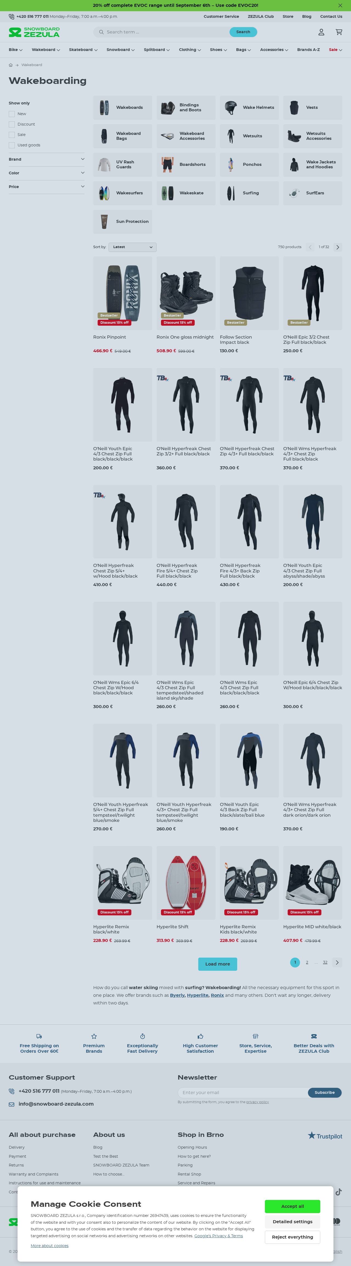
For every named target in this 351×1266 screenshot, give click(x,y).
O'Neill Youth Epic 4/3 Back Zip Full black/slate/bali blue (242, 809)
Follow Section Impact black (236, 339)
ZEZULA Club (261, 17)
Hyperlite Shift (173, 926)
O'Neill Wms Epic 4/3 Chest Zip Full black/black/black (239, 688)
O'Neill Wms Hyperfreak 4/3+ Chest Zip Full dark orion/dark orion (309, 809)
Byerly (177, 995)
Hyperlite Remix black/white (111, 929)
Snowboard (118, 50)
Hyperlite (197, 995)
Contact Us (331, 17)
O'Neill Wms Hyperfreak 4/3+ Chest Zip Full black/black (309, 454)
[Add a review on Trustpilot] (325, 1138)
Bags (241, 50)
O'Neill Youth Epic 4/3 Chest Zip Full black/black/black (113, 454)
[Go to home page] (10, 65)
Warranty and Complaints (33, 1174)
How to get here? (194, 1157)
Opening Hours (192, 1147)
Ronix (217, 995)
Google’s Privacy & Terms (218, 1236)
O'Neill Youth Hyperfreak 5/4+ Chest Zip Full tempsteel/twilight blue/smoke (120, 812)
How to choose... (108, 1174)
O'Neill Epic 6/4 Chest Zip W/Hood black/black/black (312, 685)
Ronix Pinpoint (109, 337)
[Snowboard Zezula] (34, 32)
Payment (17, 1157)
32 (325, 962)
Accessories (272, 50)
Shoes (216, 50)
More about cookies (50, 1246)
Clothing (187, 50)
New (22, 114)
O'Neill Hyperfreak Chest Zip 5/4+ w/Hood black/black (115, 570)
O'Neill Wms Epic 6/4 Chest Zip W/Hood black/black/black (116, 688)
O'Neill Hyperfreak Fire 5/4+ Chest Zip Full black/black (177, 570)
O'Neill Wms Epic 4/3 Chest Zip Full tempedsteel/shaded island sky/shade (180, 690)
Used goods (29, 145)
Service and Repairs (196, 1183)
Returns (16, 1165)
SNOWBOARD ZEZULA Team (121, 1165)
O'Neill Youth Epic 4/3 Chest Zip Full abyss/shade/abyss (304, 570)
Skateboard (81, 50)
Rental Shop (189, 1174)
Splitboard (154, 50)
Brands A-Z (308, 50)
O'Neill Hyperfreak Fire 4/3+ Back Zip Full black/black (240, 570)
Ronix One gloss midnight (185, 337)
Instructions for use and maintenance (45, 1183)
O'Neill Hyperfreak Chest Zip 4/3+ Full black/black (247, 451)
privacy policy (257, 1102)
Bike (13, 50)
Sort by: (99, 247)
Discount (26, 124)
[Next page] (337, 247)
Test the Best (105, 1157)
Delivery (17, 1147)
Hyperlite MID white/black (312, 926)
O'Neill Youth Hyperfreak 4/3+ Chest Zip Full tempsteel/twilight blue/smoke (184, 812)
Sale (333, 50)
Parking (185, 1165)
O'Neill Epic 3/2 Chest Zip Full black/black (306, 339)
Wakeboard (43, 50)
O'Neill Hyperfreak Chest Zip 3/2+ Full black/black (184, 451)
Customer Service (221, 17)
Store (288, 17)
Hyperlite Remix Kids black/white (238, 929)
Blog (307, 17)
